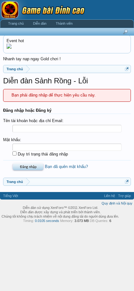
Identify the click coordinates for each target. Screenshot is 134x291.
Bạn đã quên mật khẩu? (66, 166)
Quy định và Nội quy (117, 203)
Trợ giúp (124, 196)
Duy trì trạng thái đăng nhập (42, 154)
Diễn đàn (39, 23)
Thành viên (64, 23)
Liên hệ (109, 196)
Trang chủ (16, 23)
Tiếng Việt (10, 196)
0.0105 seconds (47, 221)
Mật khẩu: (12, 139)
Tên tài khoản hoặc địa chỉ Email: (33, 120)
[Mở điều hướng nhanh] (127, 69)
